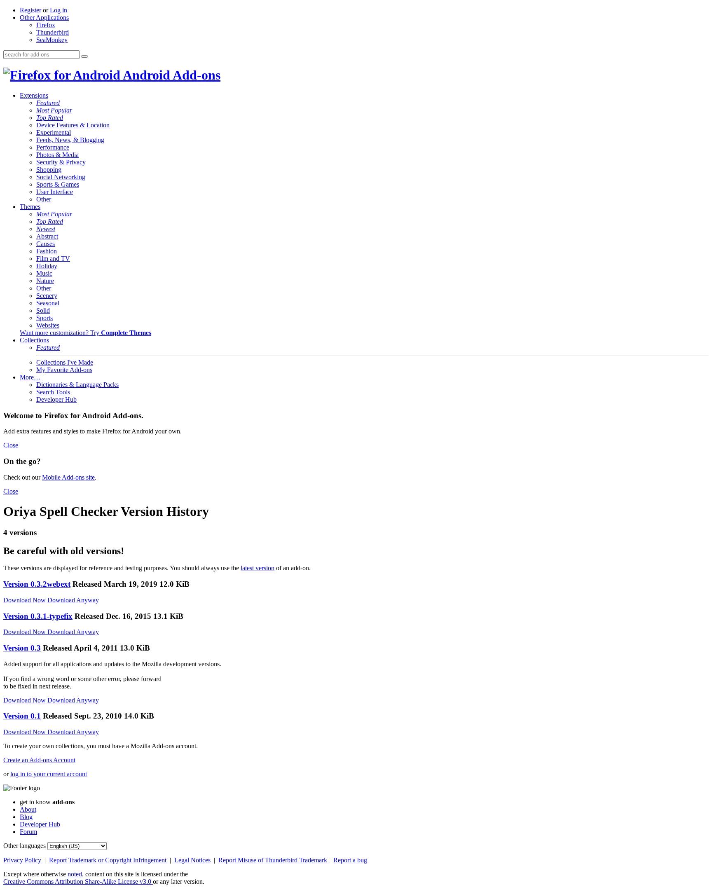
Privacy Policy (23, 860)
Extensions (34, 95)
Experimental (53, 132)
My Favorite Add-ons (64, 369)
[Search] (84, 56)
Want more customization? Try (85, 332)
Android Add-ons (170, 75)
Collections (34, 340)
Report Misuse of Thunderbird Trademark (273, 860)
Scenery (46, 295)
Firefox (45, 24)
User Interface (54, 191)
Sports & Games (57, 184)
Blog (26, 816)
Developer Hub (56, 399)
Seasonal (47, 303)
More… (30, 377)
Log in (58, 10)
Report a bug (350, 860)
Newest (45, 228)
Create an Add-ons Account (39, 759)
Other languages (24, 845)
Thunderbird (52, 32)
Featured (48, 102)
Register (30, 10)
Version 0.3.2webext (36, 584)
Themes (30, 206)
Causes (45, 243)
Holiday (46, 265)
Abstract (47, 236)
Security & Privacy (61, 162)
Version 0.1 (22, 716)
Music (44, 273)
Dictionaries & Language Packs (77, 384)
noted (75, 874)
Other (43, 199)
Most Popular (54, 110)
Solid (43, 310)
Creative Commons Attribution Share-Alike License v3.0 (78, 881)
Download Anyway (73, 600)
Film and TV (53, 258)
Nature (45, 280)
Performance (52, 147)
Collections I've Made (64, 362)
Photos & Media (57, 154)
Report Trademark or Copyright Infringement (108, 860)
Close (10, 445)
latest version (257, 567)
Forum (28, 831)
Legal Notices (193, 860)
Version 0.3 (22, 648)
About (28, 809)
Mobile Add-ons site (68, 477)
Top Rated (49, 117)
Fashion (46, 251)
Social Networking (60, 176)
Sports (44, 317)
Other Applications (44, 17)
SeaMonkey (52, 39)
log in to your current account (48, 773)
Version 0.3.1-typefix (38, 616)
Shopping (48, 169)
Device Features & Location (73, 125)
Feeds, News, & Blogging (70, 139)
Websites (47, 325)
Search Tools (53, 392)
